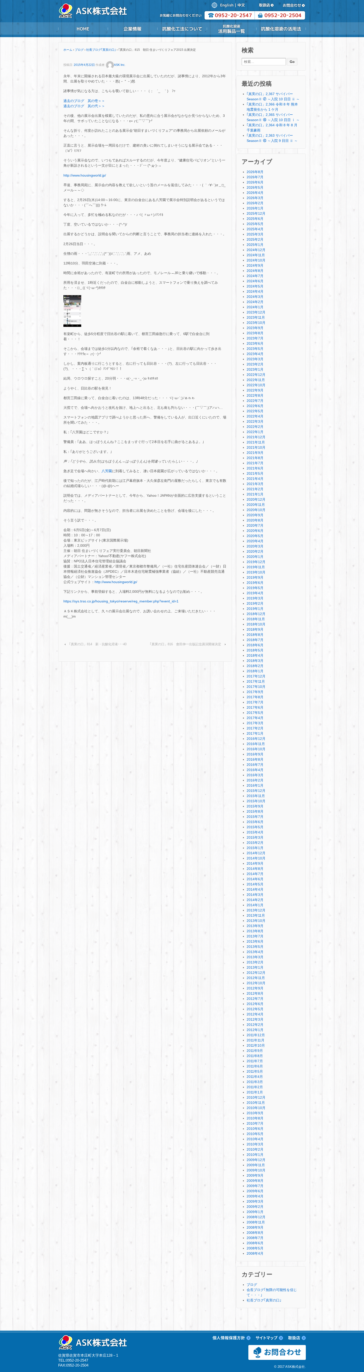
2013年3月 (255, 957)
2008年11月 (256, 1222)
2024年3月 (255, 297)
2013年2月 (255, 962)
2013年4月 (255, 952)
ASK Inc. (119, 65)
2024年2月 (255, 302)
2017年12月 (256, 676)
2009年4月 (255, 1196)
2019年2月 (255, 603)
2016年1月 (255, 785)
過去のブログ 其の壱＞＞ (84, 101)
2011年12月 (256, 1035)
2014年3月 (255, 895)
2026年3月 (255, 198)
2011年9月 (255, 1051)
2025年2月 (255, 239)
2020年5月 (255, 536)
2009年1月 (255, 1212)
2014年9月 (255, 863)
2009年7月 (255, 1186)
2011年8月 (255, 1056)
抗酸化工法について (182, 29)
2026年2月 (255, 203)
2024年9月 (255, 265)
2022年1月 (255, 432)
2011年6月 (255, 1066)
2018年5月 (255, 650)
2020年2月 (255, 551)
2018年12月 (256, 614)
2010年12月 (256, 1097)
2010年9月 (255, 1113)
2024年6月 (255, 281)
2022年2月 (255, 427)
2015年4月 (255, 832)
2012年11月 (256, 978)
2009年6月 (255, 1191)
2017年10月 (256, 687)
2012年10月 (256, 983)
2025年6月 (255, 219)
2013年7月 (255, 936)
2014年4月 (255, 889)
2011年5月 (255, 1071)
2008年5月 (255, 1248)
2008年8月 (255, 1233)
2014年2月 (255, 900)
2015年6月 (255, 822)
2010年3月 (255, 1144)
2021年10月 (256, 447)
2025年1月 (255, 245)
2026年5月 (255, 187)
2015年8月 (255, 811)
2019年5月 (255, 588)
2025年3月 (255, 234)
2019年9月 (255, 577)
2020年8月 (255, 520)
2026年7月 (255, 177)
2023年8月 (255, 333)
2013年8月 (255, 931)
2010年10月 (256, 1108)
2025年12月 (256, 213)
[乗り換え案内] (72, 310)
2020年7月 (255, 525)
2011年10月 (256, 1045)
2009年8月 (255, 1181)
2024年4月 (255, 291)
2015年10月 (256, 801)
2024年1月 (255, 307)
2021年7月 (255, 463)
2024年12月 (256, 250)
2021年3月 (255, 484)
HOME (83, 29)
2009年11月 (256, 1165)
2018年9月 (255, 629)
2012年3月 (255, 1019)
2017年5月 (255, 713)
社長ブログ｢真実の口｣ (101, 50)
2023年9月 (255, 328)
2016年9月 (255, 754)
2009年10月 (256, 1170)
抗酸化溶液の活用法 (281, 29)
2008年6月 (255, 1243)
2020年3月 (255, 546)
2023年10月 (256, 323)
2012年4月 (255, 1014)
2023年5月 (255, 349)
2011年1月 (255, 1092)
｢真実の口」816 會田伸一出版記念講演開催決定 (185, 644)
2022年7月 (255, 401)
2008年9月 (255, 1227)
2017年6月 (255, 707)
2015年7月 (255, 817)
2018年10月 (256, 624)
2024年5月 (255, 286)
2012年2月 (255, 1025)
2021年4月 (255, 479)
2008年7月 (255, 1238)
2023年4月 (255, 354)
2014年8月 (255, 869)
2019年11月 (256, 567)
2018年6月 (255, 645)
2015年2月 (255, 843)
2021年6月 (255, 468)
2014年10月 (256, 858)
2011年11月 (255, 1040)
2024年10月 (256, 260)
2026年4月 (255, 193)
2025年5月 (255, 224)
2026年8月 (255, 172)
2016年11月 (256, 744)
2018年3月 (255, 661)
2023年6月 (255, 343)
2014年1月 (255, 905)
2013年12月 (256, 910)
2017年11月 (256, 681)
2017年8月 (255, 697)
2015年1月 (255, 848)
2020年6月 (255, 531)
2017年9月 (255, 692)
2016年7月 (255, 765)
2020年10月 (256, 510)
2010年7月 (255, 1123)
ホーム (67, 50)
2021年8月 (255, 458)
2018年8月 (255, 635)
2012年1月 (255, 1030)
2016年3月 (255, 775)
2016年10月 (256, 749)
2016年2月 (255, 780)
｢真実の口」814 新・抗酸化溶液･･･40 (98, 644)
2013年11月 (256, 915)
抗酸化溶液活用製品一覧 (231, 29)
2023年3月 (255, 359)
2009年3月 (255, 1201)
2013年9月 (255, 926)
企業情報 (132, 29)
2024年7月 (255, 276)
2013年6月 (255, 941)
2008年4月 (255, 1253)
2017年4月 (255, 718)
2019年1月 (255, 609)
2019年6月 (255, 583)
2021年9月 (255, 453)
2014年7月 (255, 874)
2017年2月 (255, 728)
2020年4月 (255, 541)
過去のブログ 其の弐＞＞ (84, 106)
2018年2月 (255, 666)
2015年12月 (256, 791)
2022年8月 (255, 395)
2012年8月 (255, 993)
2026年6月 (255, 182)
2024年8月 (255, 271)
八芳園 (107, 471)
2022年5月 (255, 411)
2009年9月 (255, 1175)
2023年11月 (256, 317)
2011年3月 (255, 1082)
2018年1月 (255, 671)
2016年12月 (256, 739)
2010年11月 (256, 1103)
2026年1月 (255, 208)
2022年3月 (255, 421)
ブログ (79, 50)
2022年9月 (255, 390)
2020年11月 (256, 505)
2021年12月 (256, 437)
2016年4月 (255, 770)
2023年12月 (256, 312)
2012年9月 (255, 988)
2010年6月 (255, 1129)
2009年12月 (256, 1160)
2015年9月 (255, 806)
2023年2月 (255, 364)
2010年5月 (255, 1134)
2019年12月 (256, 562)
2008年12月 (256, 1217)
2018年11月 (256, 619)
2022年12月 (256, 375)
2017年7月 (255, 702)
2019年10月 (256, 572)
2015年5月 (255, 827)
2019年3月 (255, 598)
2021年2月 (255, 489)
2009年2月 (255, 1207)
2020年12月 (256, 499)
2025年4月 (255, 229)
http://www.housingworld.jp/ (84, 175)
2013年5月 (255, 947)
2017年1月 (255, 733)
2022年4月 (255, 416)
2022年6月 (255, 406)
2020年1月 (255, 557)
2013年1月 (255, 967)
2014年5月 (255, 884)
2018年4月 (255, 655)
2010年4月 (255, 1139)
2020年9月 (255, 515)
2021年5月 (255, 473)
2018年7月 (255, 640)
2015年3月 (255, 837)
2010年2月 (255, 1149)
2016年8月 (255, 759)
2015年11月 (256, 796)
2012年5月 (255, 1009)
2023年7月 (255, 338)
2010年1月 (255, 1155)
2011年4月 (255, 1077)
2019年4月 (255, 593)
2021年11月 (256, 442)
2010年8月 (255, 1118)
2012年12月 (256, 973)
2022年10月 (256, 385)
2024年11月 (256, 255)
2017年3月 (255, 723)
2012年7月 (255, 999)
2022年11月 (256, 380)
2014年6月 (255, 879)
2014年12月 (256, 853)
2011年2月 (255, 1087)
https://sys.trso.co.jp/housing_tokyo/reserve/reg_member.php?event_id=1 (121, 601)
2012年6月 (255, 1004)
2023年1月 (255, 369)
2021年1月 (255, 494)
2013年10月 (256, 921)
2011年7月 (255, 1061)
